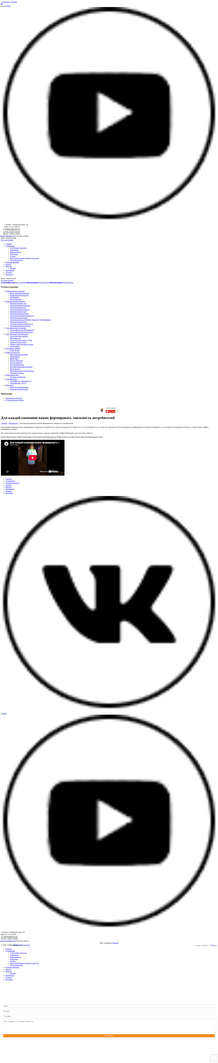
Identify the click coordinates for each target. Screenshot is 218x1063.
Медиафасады (15, 338)
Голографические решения (15, 328)
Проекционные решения (15, 291)
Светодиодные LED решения (16, 334)
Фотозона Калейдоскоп (19, 389)
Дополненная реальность (19, 310)
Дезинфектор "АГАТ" (18, 383)
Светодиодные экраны (19, 336)
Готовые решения (12, 262)
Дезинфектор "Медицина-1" (21, 381)
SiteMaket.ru (213, 945)
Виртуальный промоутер (19, 293)
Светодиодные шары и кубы (21, 340)
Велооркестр (15, 369)
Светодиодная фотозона (19, 387)
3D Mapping (14, 297)
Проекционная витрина (19, 295)
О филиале (14, 250)
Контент (8, 266)
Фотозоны (9, 385)
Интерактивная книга (18, 322)
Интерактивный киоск (19, 318)
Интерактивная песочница (20, 326)
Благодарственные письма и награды (24, 258)
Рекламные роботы (12, 348)
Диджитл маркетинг (18, 377)
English (10, 240)
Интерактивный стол (18, 303)
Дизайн (13, 268)
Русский (4, 240)
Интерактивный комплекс (20, 305)
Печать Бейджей (16, 361)
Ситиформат (15, 346)
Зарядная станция (17, 373)
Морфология (15, 357)
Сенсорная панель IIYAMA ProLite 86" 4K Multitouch (30, 320)
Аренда (8, 264)
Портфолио (9, 270)
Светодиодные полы (18, 342)
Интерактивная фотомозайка (21, 367)
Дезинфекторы (11, 379)
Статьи (12, 256)
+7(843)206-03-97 (11, 229)
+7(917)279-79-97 (11, 231)
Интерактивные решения (15, 301)
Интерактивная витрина (19, 314)
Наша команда (15, 252)
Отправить (109, 1036)
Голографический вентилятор (21, 332)
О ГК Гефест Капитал (18, 248)
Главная (8, 244)
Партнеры (14, 254)
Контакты (9, 274)
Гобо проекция (15, 299)
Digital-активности (12, 352)
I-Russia (115, 943)
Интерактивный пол (18, 308)
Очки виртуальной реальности (22, 316)
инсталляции (13, 282)
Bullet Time (14, 359)
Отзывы (8, 272)
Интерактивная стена (18, 312)
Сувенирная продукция (14, 400)
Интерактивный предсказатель (22, 371)
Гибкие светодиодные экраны (21, 344)
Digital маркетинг (12, 375)
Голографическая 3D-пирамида (22, 330)
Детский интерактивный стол (21, 324)
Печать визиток (16, 363)
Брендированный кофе (19, 355)
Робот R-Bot (14, 350)
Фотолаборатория (17, 365)
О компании (10, 246)
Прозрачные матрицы (13, 398)
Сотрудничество (16, 260)
